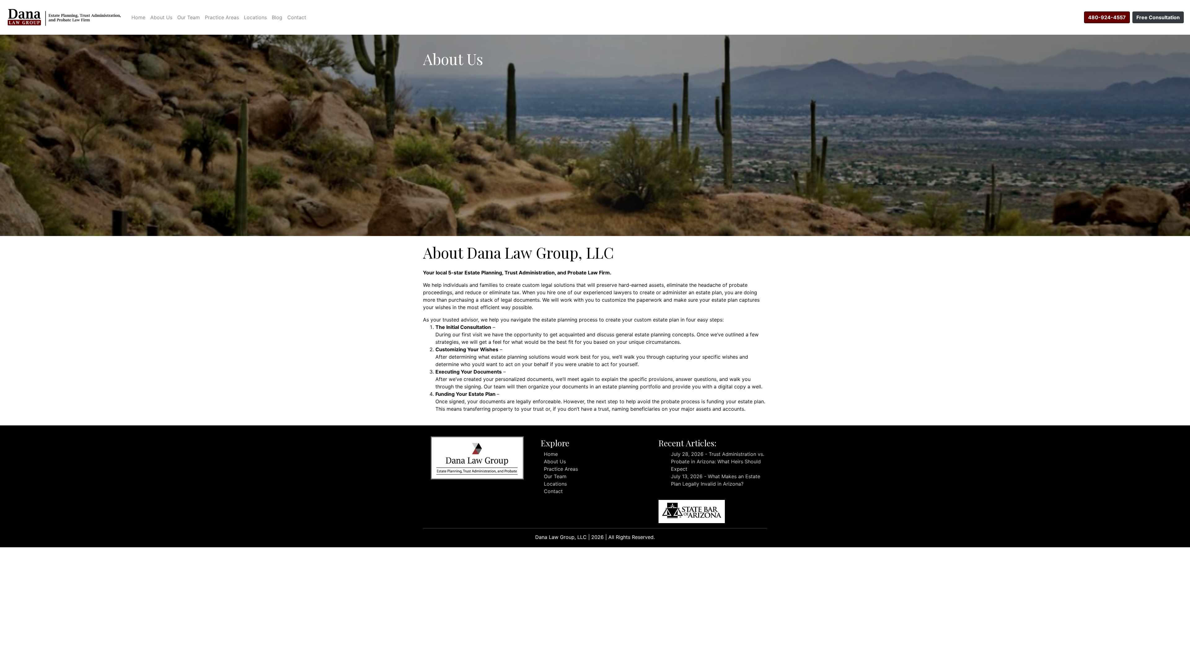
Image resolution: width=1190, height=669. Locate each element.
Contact (296, 17)
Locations (255, 17)
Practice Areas (222, 17)
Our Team (188, 17)
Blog (277, 17)
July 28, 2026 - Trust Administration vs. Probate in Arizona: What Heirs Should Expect (717, 461)
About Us (161, 17)
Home (138, 17)
